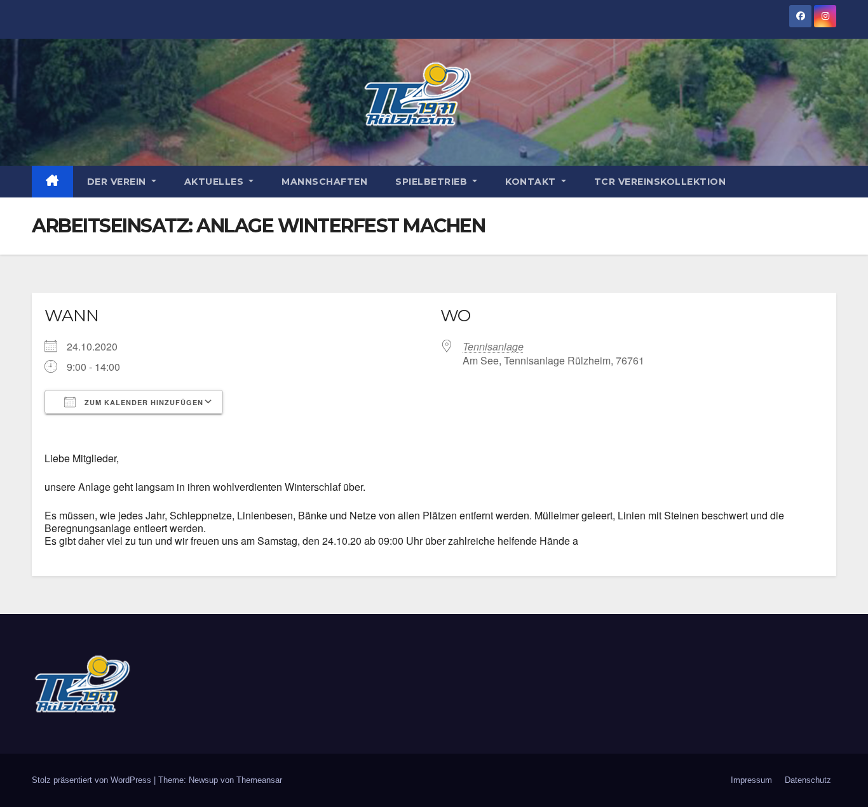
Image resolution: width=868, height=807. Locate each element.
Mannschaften (324, 181)
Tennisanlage (493, 346)
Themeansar (259, 780)
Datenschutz (808, 780)
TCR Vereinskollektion (660, 181)
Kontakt (532, 181)
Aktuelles (215, 181)
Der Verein (118, 181)
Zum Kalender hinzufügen (142, 402)
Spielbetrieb (432, 181)
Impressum (751, 780)
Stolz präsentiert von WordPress (93, 780)
